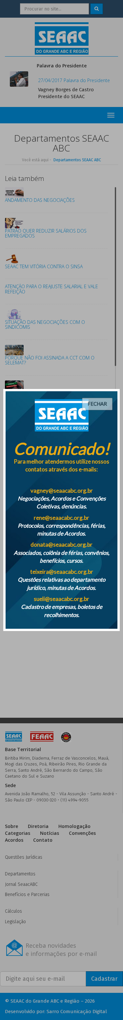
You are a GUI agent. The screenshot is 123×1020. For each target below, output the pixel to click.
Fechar (97, 404)
